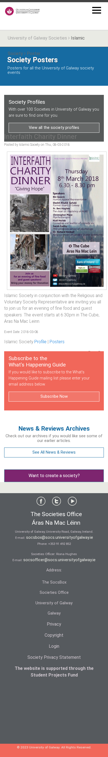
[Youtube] (72, 502)
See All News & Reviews (54, 452)
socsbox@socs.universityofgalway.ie (59, 537)
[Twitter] (56, 502)
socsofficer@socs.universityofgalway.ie (59, 560)
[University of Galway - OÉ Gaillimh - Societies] (22, 11)
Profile (40, 341)
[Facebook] (41, 502)
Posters (57, 341)
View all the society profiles (54, 127)
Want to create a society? (54, 475)
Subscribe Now (54, 396)
